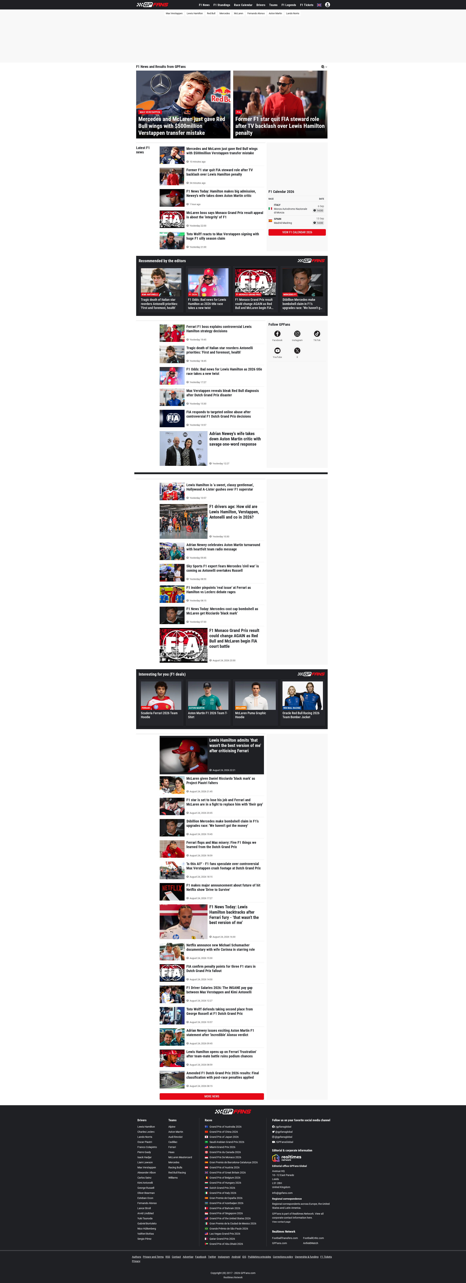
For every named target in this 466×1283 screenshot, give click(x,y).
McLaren (238, 13)
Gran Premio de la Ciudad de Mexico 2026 (233, 1223)
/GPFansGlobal (284, 1142)
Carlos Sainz (144, 1177)
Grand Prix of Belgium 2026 (225, 1177)
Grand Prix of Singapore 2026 (226, 1213)
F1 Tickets (306, 5)
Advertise (188, 1256)
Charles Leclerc (146, 1131)
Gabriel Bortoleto (147, 1223)
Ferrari (172, 1147)
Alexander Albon (146, 1172)
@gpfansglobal (284, 1131)
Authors (136, 1256)
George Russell (145, 1187)
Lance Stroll (144, 1208)
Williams (173, 1177)
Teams (273, 5)
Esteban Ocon (145, 1198)
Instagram (224, 1256)
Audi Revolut (175, 1136)
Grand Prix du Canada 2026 (225, 1152)
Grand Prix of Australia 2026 (226, 1126)
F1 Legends (289, 5)
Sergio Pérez (144, 1238)
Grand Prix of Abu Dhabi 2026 (226, 1243)
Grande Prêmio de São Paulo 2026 (229, 1228)
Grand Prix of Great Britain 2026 (228, 1172)
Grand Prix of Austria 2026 (225, 1167)
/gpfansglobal (283, 1126)
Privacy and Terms (153, 1256)
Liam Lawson (145, 1162)
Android (236, 1256)
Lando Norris (292, 13)
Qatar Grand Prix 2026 (222, 1238)
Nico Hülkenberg (146, 1228)
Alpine (171, 1126)
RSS (167, 1256)
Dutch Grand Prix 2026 (222, 1187)
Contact (176, 1256)
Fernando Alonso (256, 13)
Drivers (260, 5)
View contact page (281, 1222)
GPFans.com (279, 1243)
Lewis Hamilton (195, 13)
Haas (171, 1152)
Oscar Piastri (144, 1142)
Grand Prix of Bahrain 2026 (225, 1208)
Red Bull (211, 13)
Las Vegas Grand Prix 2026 (225, 1233)
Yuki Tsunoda (145, 1218)
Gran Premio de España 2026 (226, 1198)
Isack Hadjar (144, 1157)
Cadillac (172, 1142)
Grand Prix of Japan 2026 (224, 1136)
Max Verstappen (174, 13)
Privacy (136, 1261)
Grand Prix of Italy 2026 (223, 1192)
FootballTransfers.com (285, 1238)
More (211, 1096)
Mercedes (225, 13)
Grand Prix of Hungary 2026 (225, 1182)
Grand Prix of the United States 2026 (230, 1218)
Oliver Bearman (146, 1192)
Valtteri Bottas (145, 1233)
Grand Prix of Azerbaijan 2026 (226, 1203)
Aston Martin (275, 13)
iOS (244, 1256)
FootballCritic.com (313, 1238)
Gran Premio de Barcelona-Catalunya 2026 (234, 1162)
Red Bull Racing (177, 1172)
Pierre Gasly (144, 1152)
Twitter (212, 1256)
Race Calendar (243, 5)
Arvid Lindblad (145, 1213)
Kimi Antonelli (145, 1182)
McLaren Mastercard (180, 1157)
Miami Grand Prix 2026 (222, 1147)
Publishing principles (259, 1256)
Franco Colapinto (147, 1147)
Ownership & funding (307, 1256)
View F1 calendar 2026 (297, 232)
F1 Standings (222, 5)
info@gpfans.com (282, 1192)
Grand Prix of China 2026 (224, 1131)
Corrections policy (283, 1256)
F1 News (204, 5)
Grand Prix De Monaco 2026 (225, 1157)
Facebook (200, 1256)
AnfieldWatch (310, 1243)
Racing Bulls (175, 1167)
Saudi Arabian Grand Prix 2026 (227, 1142)
